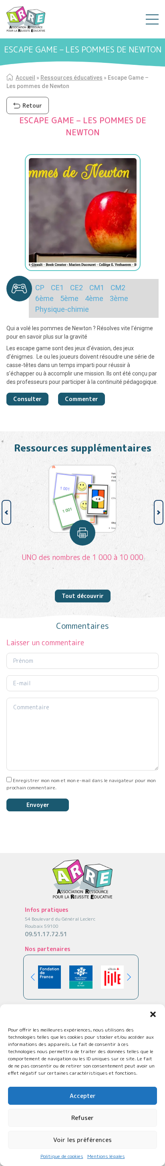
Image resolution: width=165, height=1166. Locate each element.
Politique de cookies (61, 1156)
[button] (153, 1014)
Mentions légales (106, 1156)
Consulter (27, 399)
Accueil (25, 77)
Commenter (81, 399)
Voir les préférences (82, 1140)
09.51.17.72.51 (46, 934)
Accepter (83, 1096)
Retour (32, 105)
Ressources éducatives (71, 77)
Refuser (82, 1118)
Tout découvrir (83, 596)
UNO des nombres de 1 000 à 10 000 (82, 557)
